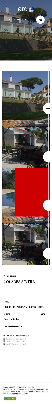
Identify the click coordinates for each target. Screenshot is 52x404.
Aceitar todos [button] (9, 398)
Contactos (22, 20)
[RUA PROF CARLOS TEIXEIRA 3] (25, 339)
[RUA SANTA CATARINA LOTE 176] (25, 341)
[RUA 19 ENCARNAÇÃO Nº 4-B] (25, 344)
